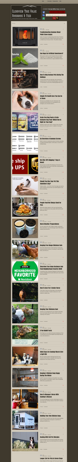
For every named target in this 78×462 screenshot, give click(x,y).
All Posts (13, 23)
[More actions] (63, 29)
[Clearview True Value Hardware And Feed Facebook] (43, 12)
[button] (64, 23)
